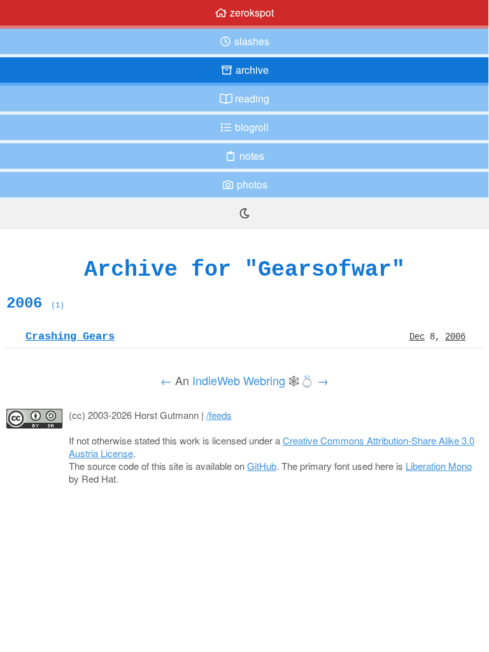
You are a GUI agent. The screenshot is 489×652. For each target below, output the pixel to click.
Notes (250, 155)
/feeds (219, 415)
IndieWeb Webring (238, 380)
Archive (251, 69)
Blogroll (250, 127)
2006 (35, 303)
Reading (250, 98)
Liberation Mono (439, 465)
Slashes (250, 41)
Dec (417, 336)
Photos (250, 184)
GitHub (261, 465)
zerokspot (250, 12)
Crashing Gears (70, 336)
